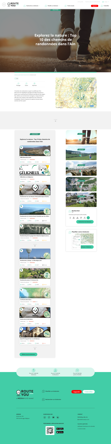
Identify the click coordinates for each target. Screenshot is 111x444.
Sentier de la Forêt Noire (26, 319)
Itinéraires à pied (17, 74)
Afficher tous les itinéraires (28, 354)
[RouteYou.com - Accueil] (12, 4)
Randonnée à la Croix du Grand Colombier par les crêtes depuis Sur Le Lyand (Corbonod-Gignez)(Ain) (45, 216)
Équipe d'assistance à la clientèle (87, 426)
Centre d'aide (82, 428)
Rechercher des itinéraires (85, 221)
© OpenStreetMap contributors (91, 107)
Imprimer (34, 85)
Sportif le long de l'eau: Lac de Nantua (30, 338)
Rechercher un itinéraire (53, 399)
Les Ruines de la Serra (25, 299)
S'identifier (89, 392)
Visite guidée (80, 1)
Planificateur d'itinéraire (85, 247)
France (22, 74)
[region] (76, 93)
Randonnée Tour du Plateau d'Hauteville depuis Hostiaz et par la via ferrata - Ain (40, 196)
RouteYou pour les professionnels (92, 1)
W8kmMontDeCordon (25, 157)
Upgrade (94, 6)
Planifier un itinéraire (52, 391)
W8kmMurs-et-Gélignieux (26, 177)
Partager (18, 85)
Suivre (26, 85)
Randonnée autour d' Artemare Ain (29, 280)
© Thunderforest (83, 107)
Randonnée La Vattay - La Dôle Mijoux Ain (31, 260)
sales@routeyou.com (84, 419)
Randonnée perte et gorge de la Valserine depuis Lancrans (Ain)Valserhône (39, 235)
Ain (27, 74)
